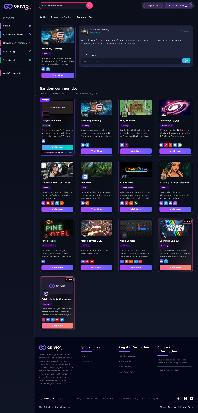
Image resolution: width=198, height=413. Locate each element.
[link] (187, 221)
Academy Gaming (62, 17)
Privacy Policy (126, 361)
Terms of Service (127, 356)
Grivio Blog (9, 51)
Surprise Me (9, 60)
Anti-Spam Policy (127, 372)
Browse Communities (15, 43)
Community (86, 361)
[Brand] (17, 8)
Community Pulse (13, 34)
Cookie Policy (125, 366)
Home (6, 25)
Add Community (12, 73)
